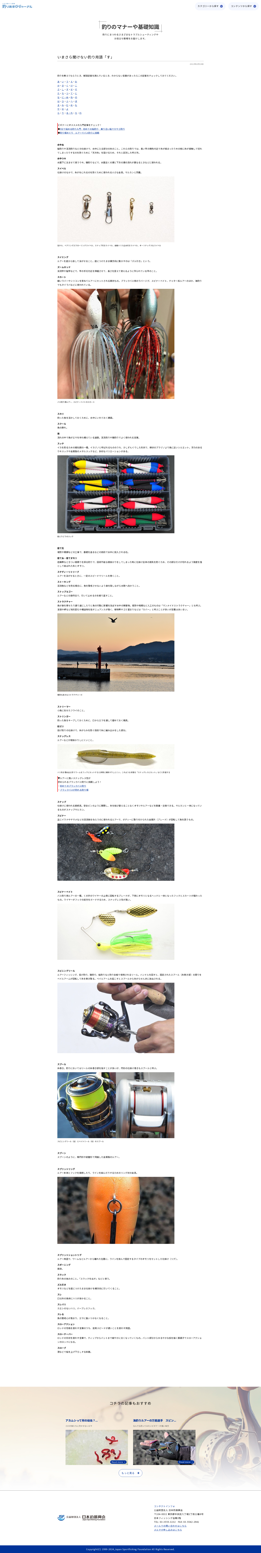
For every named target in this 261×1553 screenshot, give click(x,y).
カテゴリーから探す (208, 6)
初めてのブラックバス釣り (73, 785)
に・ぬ (65, 97)
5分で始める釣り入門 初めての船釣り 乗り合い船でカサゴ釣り (92, 129)
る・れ (69, 113)
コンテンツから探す (241, 6)
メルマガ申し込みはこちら (168, 1529)
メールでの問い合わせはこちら (170, 1525)
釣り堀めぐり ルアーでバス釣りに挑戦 (79, 132)
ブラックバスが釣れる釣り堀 (74, 789)
